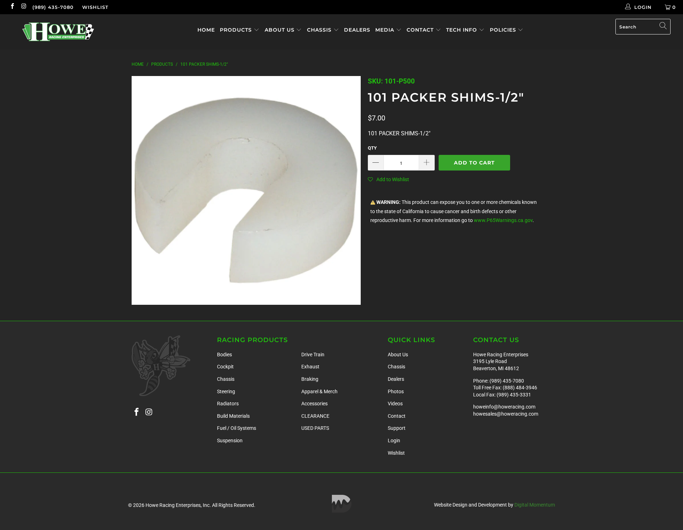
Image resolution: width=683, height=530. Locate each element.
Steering (226, 391)
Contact (421, 30)
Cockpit (225, 366)
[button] (388, 179)
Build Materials (233, 416)
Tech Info (462, 30)
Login (394, 440)
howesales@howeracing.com (505, 414)
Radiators (228, 403)
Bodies (224, 354)
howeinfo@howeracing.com (504, 407)
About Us (280, 30)
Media (385, 30)
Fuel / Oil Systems (236, 428)
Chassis (320, 30)
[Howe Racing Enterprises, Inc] (58, 31)
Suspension (230, 440)
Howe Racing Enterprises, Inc (177, 505)
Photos (396, 391)
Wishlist (95, 7)
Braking (309, 379)
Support (397, 428)
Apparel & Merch (319, 391)
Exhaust (310, 366)
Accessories (314, 403)
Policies (504, 30)
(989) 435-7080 (53, 7)
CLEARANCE (315, 416)
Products (237, 30)
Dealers (357, 30)
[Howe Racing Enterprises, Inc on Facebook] (12, 7)
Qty (372, 148)
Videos (395, 403)
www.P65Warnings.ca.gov (503, 220)
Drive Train (312, 354)
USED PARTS (315, 428)
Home (206, 30)
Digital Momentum (534, 505)
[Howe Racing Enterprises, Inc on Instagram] (23, 7)
